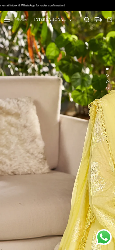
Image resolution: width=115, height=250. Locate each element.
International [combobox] (49, 19)
